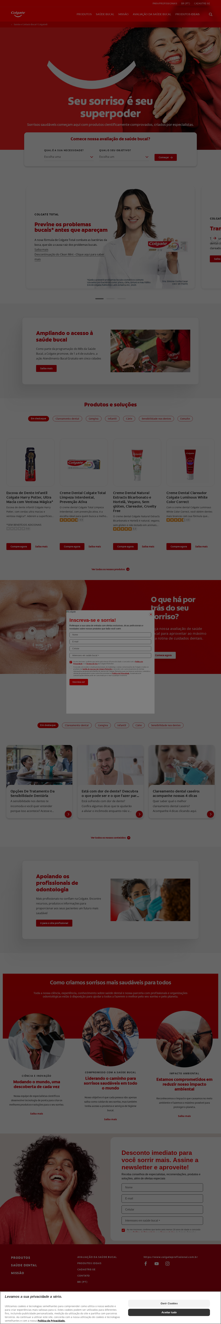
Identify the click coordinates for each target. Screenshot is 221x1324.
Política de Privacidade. (51, 1320)
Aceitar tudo (169, 1312)
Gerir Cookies (169, 1303)
